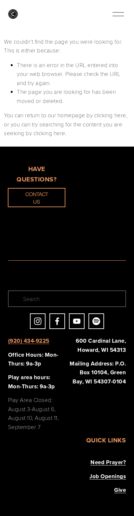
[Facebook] (57, 321)
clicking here (110, 115)
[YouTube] (77, 321)
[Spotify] (96, 321)
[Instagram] (38, 321)
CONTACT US (36, 197)
